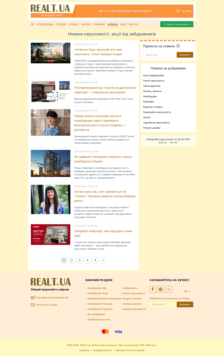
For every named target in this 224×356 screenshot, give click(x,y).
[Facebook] (153, 289)
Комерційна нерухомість (157, 112)
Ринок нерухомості (154, 80)
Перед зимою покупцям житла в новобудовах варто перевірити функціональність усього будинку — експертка (100, 122)
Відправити (185, 55)
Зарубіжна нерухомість (156, 122)
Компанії (99, 24)
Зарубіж (86, 24)
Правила (84, 350)
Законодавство (151, 85)
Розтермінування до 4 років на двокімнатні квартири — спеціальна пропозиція (105, 90)
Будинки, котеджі (153, 106)
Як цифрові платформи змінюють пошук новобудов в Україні (103, 159)
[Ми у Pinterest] (160, 289)
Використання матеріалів (130, 350)
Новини (113, 24)
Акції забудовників (153, 75)
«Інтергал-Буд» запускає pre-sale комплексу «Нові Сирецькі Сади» (98, 52)
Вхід (188, 11)
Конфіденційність (102, 350)
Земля (146, 117)
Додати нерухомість (179, 24)
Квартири (148, 101)
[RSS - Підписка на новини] (168, 289)
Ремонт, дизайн (151, 127)
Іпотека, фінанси (152, 91)
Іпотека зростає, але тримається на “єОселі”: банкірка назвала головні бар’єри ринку (104, 196)
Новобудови (45, 24)
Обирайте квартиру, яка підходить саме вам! (103, 233)
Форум (133, 24)
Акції (123, 24)
